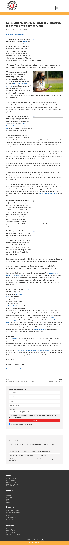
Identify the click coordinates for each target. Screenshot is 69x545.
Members (8, 495)
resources (50, 224)
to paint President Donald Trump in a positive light (17, 125)
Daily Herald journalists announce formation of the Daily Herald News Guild (29, 448)
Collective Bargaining (12, 532)
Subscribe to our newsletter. (15, 34)
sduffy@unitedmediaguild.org (48, 193)
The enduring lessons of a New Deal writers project (33, 350)
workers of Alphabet (39, 329)
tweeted (25, 41)
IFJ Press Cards (10, 519)
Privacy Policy (10, 521)
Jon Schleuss (23, 29)
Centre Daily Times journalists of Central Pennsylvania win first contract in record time (32, 444)
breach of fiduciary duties (15, 238)
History (8, 502)
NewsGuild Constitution (12, 510)
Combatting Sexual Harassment (14, 534)
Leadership (9, 497)
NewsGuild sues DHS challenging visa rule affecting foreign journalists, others (29, 455)
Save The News (10, 530)
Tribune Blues (12, 338)
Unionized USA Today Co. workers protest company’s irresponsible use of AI (29, 451)
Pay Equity (9, 529)
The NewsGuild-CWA (32, 539)
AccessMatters (12, 306)
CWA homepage (10, 516)
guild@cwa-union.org (12, 484)
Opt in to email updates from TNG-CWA (21, 424)
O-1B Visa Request (11, 517)
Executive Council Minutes (13, 512)
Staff (7, 499)
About (7, 494)
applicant (35, 175)
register (13, 224)
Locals (8, 501)
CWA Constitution (11, 514)
